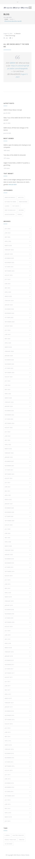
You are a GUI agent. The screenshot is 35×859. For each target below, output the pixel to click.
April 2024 (17, 343)
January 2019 (17, 605)
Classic (7, 206)
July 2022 (17, 431)
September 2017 (17, 673)
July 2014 (17, 800)
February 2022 (17, 453)
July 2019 (17, 580)
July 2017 (17, 681)
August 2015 (17, 770)
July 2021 (17, 482)
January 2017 (17, 707)
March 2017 (17, 698)
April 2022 (17, 444)
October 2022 (17, 419)
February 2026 (17, 249)
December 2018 (17, 609)
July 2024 (17, 330)
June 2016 (17, 732)
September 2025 (17, 271)
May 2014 (17, 808)
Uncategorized (10, 214)
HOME (6, 19)
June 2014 (17, 804)
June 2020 (17, 533)
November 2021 (17, 465)
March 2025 (17, 296)
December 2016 (17, 711)
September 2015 (17, 766)
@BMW (12, 63)
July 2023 (17, 381)
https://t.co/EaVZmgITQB (20, 66)
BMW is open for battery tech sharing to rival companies (17, 146)
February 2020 (17, 550)
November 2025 (17, 262)
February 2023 (17, 402)
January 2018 (17, 656)
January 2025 (17, 304)
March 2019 (17, 597)
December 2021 (17, 461)
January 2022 (17, 457)
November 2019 (17, 563)
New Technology (10, 35)
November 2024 (17, 313)
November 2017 (17, 664)
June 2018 (17, 635)
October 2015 (17, 762)
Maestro (18, 33)
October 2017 (17, 668)
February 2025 (17, 300)
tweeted (21, 839)
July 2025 (17, 279)
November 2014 (17, 787)
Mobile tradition (10, 839)
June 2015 (17, 779)
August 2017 (17, 677)
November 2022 (17, 415)
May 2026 (17, 237)
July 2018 (17, 630)
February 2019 (17, 601)
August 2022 (17, 427)
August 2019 (17, 575)
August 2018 (17, 626)
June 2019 (17, 584)
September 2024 (17, 321)
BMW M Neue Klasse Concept (13, 110)
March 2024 (17, 347)
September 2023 (17, 372)
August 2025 (17, 275)
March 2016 (17, 745)
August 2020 (17, 525)
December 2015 (17, 753)
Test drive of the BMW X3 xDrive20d (15, 155)
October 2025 (17, 266)
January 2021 (17, 503)
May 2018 (17, 639)
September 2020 (17, 520)
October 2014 (17, 791)
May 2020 (17, 537)
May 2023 (17, 389)
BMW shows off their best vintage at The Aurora (16, 129)
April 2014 (17, 812)
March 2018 (17, 647)
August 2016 (17, 724)
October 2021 (17, 470)
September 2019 (17, 571)
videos (20, 214)
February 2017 (17, 702)
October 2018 (17, 618)
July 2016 (17, 728)
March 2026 (17, 245)
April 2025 (17, 292)
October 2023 (17, 368)
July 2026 (17, 228)
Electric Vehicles (18, 835)
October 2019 (17, 567)
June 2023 (17, 385)
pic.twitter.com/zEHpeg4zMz (17, 68)
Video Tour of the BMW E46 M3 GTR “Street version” (17, 119)
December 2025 (17, 258)
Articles (21, 197)
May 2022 (17, 440)
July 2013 (17, 821)
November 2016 (17, 715)
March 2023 (17, 398)
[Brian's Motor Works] (16, 7)
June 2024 (17, 334)
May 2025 (17, 288)
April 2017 (17, 694)
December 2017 (17, 660)
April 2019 (17, 592)
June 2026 (17, 233)
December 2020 (17, 508)
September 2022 (17, 423)
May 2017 (17, 690)
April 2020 (17, 542)
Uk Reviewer (8, 844)
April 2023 (17, 393)
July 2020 (17, 529)
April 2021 (17, 495)
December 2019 (17, 558)
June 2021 (17, 486)
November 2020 (17, 512)
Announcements (10, 197)
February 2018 (17, 652)
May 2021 (17, 491)
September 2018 (17, 622)
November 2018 (17, 613)
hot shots (15, 206)
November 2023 (17, 364)
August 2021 (17, 478)
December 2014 (17, 783)
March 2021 (17, 499)
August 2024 (17, 326)
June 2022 (17, 436)
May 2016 (17, 736)
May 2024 (17, 338)
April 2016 (17, 740)
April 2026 (17, 241)
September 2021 (17, 474)
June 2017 (17, 685)
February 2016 (17, 749)
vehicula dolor (12, 184)
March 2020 (17, 546)
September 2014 (17, 795)
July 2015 (17, 774)
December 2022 (17, 410)
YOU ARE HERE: (8, 17)
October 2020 (17, 516)
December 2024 (17, 309)
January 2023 (17, 406)
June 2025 (17, 283)
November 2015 (17, 757)
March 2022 (17, 448)
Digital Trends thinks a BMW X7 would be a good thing (17, 164)
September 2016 (17, 719)
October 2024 (17, 317)
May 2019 (17, 588)
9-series (7, 835)
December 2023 (17, 360)
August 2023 (17, 376)
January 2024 (17, 355)
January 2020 (17, 554)
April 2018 (17, 643)
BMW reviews (23, 201)
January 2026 (17, 254)
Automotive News (10, 201)
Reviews (21, 210)
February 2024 (17, 351)
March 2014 (17, 817)
